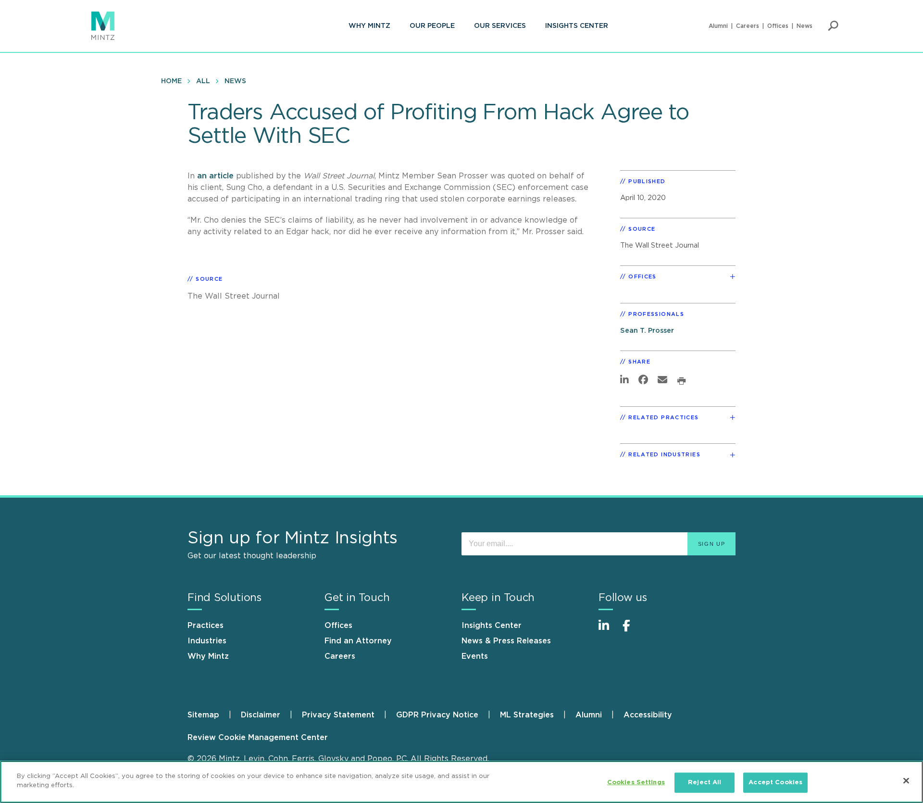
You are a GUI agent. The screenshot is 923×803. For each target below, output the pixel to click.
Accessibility (648, 715)
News (804, 26)
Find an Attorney (358, 641)
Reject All (704, 782)
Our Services (500, 26)
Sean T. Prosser (647, 330)
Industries (206, 641)
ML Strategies (527, 715)
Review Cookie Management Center (257, 737)
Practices (205, 625)
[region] (461, 782)
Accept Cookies (775, 782)
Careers (747, 26)
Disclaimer (260, 715)
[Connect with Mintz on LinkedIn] (608, 630)
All (203, 81)
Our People (432, 26)
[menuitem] (369, 26)
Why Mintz (369, 26)
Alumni (718, 26)
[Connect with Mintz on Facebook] (632, 630)
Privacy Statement (338, 715)
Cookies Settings (636, 782)
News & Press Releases (506, 641)
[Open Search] (833, 26)
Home (171, 81)
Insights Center (576, 26)
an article (215, 176)
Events (475, 656)
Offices (777, 26)
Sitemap (203, 715)
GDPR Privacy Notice (437, 715)
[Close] (906, 780)
